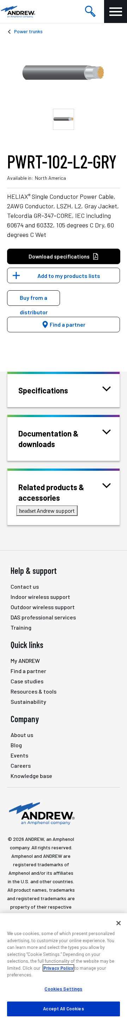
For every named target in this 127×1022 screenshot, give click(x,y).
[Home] (41, 813)
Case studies (27, 681)
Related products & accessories (51, 492)
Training (21, 627)
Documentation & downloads (48, 438)
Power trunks (28, 31)
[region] (63, 967)
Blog (16, 745)
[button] (33, 298)
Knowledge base (31, 775)
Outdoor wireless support (43, 607)
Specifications (43, 390)
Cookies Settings (63, 989)
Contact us (25, 586)
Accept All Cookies (63, 1008)
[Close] (118, 923)
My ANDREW (25, 660)
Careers (21, 765)
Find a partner (67, 324)
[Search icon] (90, 11)
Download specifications (59, 256)
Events (19, 755)
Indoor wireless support (40, 596)
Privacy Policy (58, 968)
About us (22, 734)
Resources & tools (33, 691)
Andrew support (47, 510)
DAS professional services (43, 617)
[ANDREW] (17, 11)
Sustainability (28, 701)
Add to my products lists (68, 275)
